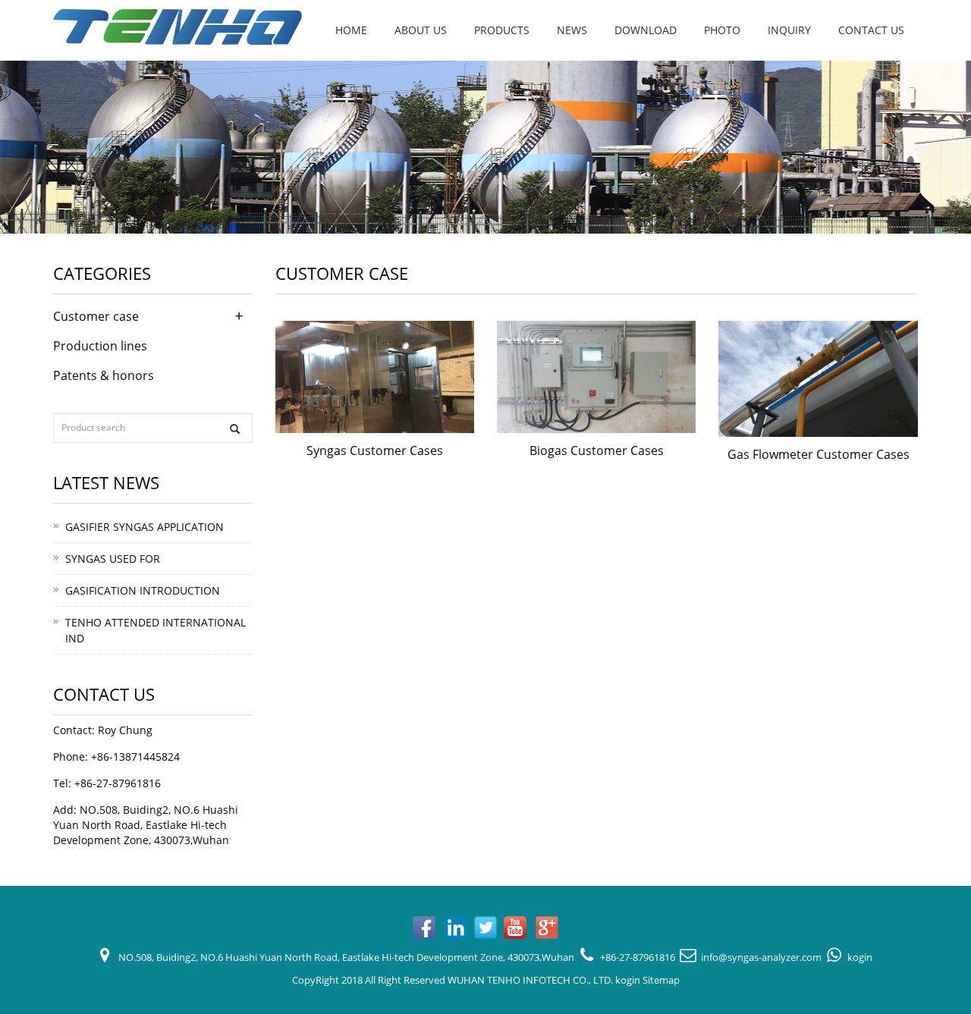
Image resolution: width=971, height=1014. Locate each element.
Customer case (96, 316)
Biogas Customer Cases (596, 450)
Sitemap (661, 980)
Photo (722, 30)
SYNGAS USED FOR (112, 558)
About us (420, 30)
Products (501, 30)
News (572, 30)
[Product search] (235, 429)
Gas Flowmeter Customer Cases (818, 454)
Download (645, 30)
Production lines (100, 345)
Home (351, 30)
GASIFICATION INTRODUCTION (142, 590)
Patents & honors (103, 375)
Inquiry (789, 30)
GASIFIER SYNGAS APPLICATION (144, 527)
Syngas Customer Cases (374, 450)
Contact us (871, 30)
